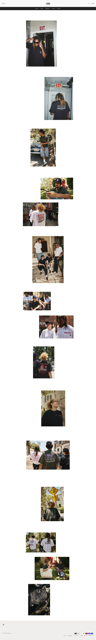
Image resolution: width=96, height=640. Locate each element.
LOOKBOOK (47, 8)
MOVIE (42, 8)
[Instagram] (3, 624)
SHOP (37, 8)
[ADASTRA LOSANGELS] (48, 3)
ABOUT (53, 8)
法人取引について (91, 635)
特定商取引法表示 (70, 635)
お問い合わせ (65, 635)
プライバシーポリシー (76, 635)
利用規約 (82, 635)
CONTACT (58, 8)
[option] (48, 43)
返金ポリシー (86, 635)
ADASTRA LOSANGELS (8, 633)
